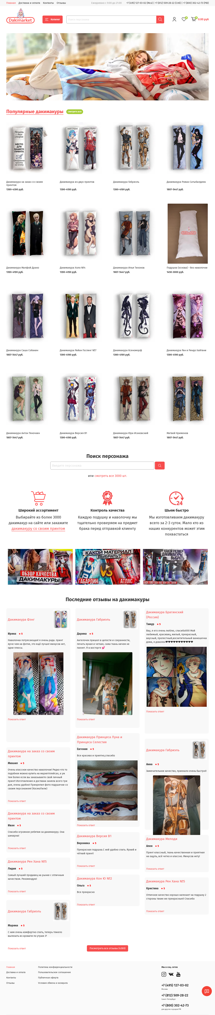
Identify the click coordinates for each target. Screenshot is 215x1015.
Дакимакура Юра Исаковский (130, 433)
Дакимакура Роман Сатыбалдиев (186, 181)
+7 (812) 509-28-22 (174, 995)
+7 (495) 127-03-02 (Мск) (139, 2)
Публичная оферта (48, 977)
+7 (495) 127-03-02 (175, 985)
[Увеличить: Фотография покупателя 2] (107, 683)
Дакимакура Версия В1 (73, 433)
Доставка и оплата (29, 2)
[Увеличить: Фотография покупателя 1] (38, 683)
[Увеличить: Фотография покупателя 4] (107, 800)
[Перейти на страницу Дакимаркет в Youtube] (178, 974)
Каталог (55, 19)
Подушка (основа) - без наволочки (187, 267)
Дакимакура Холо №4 (72, 267)
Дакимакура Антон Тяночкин (23, 433)
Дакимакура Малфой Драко (22, 267)
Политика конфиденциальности (55, 967)
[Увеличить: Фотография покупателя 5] (176, 806)
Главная (11, 2)
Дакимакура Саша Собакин (22, 350)
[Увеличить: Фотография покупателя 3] (176, 686)
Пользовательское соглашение (54, 972)
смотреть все (75, 111)
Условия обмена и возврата (53, 983)
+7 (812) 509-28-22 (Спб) (168, 2)
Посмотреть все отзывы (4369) (107, 948)
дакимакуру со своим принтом (38, 528)
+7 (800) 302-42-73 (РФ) (196, 2)
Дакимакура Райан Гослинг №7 (78, 350)
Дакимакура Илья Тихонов (128, 267)
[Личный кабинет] (174, 19)
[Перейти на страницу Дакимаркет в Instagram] (163, 974)
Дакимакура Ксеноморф (127, 350)
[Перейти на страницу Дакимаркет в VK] (171, 974)
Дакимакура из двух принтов (77, 181)
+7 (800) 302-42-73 (175, 1005)
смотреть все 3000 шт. (111, 476)
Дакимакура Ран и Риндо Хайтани (186, 350)
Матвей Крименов (177, 433)
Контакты (48, 2)
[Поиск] (160, 19)
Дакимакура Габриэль (126, 181)
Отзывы (61, 2)
